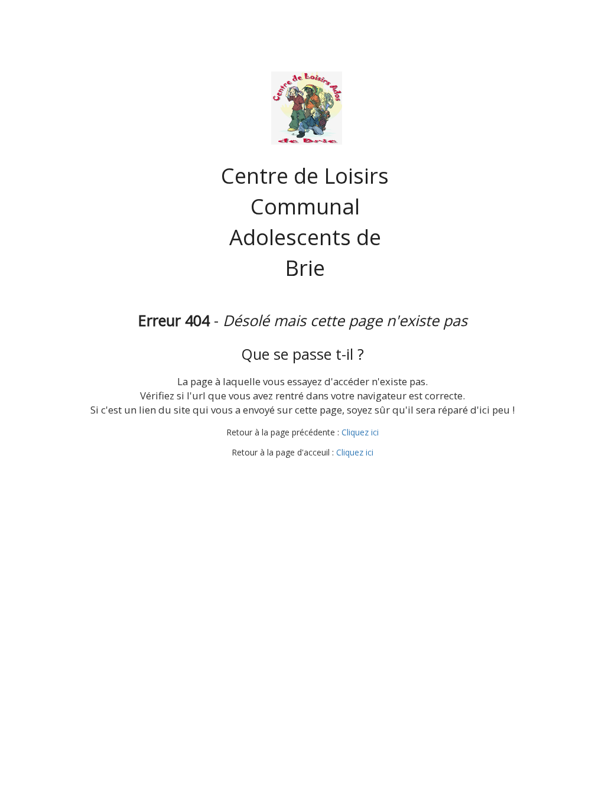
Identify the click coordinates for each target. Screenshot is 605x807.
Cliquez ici (360, 432)
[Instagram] (311, 475)
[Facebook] (290, 475)
